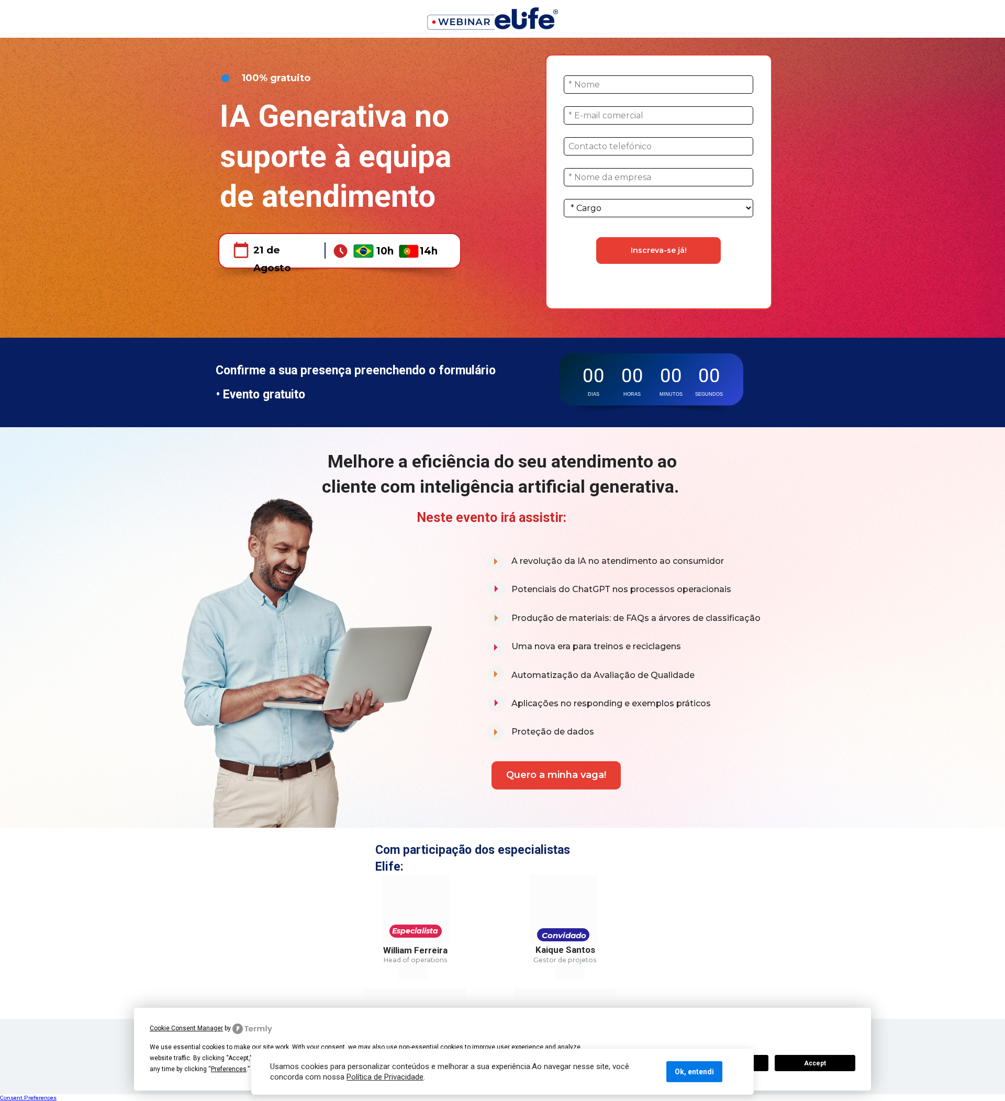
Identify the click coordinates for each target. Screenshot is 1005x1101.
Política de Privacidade (385, 1077)
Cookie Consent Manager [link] (186, 1028)
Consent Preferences (28, 1097)
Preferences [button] (229, 1069)
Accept (815, 1063)
